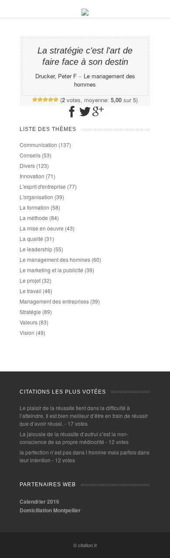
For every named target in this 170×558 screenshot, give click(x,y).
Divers (27, 165)
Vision (27, 332)
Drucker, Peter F (56, 76)
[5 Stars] (55, 99)
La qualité (31, 238)
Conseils (30, 155)
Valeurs (28, 322)
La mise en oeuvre (42, 228)
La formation (34, 207)
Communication (38, 144)
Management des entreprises (54, 301)
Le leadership (36, 249)
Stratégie (30, 311)
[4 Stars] (50, 99)
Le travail (30, 290)
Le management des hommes (55, 259)
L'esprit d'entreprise (43, 186)
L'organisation (36, 196)
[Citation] (85, 13)
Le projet (30, 280)
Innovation (32, 176)
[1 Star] (34, 99)
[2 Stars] (40, 99)
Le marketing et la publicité (51, 270)
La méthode (34, 217)
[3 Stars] (45, 99)
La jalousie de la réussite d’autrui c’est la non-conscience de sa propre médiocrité (74, 437)
